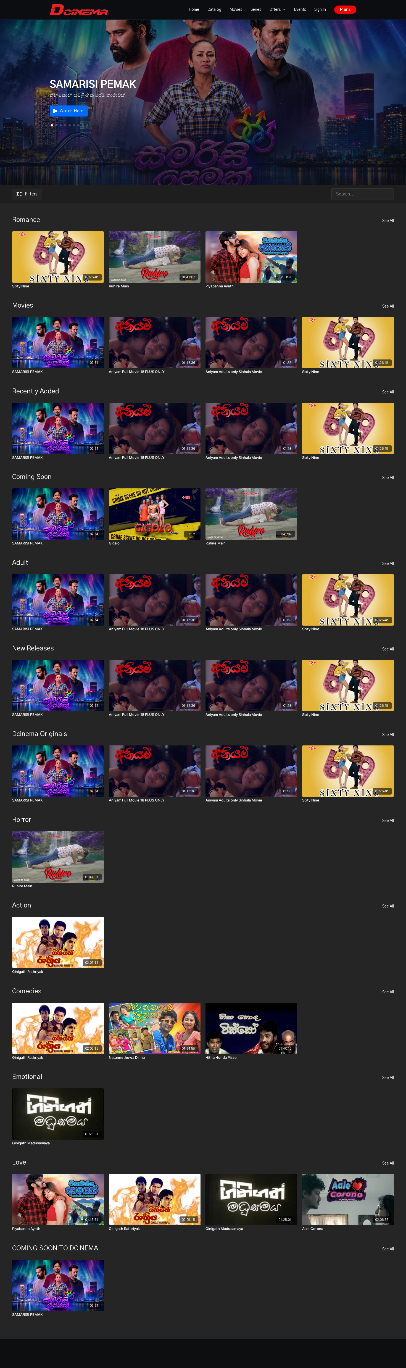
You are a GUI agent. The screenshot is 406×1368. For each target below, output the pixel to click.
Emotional (27, 1077)
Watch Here (71, 111)
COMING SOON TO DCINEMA (55, 1248)
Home (194, 10)
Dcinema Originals (39, 734)
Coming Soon (32, 477)
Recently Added (35, 391)
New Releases (33, 648)
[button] (56, 125)
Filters (31, 194)
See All (388, 221)
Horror (21, 820)
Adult (20, 563)
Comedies (26, 991)
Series (256, 10)
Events (300, 10)
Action (21, 905)
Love (19, 1162)
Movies (236, 10)
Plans (345, 10)
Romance (26, 220)
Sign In (320, 10)
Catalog (214, 10)
